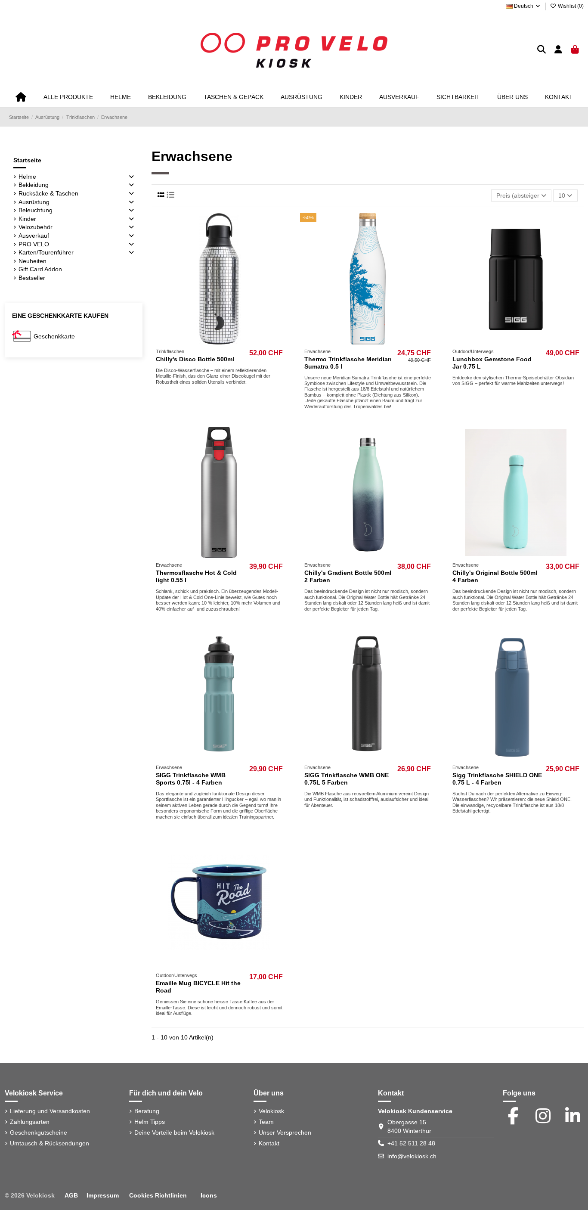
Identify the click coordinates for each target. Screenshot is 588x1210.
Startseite (27, 160)
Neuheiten (32, 261)
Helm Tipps (149, 1121)
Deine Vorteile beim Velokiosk (174, 1132)
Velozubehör (36, 226)
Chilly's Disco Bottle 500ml (195, 359)
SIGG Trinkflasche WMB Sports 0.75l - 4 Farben (191, 779)
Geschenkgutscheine (38, 1132)
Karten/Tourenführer (46, 252)
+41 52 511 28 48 (411, 1143)
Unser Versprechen (285, 1132)
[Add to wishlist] (207, 341)
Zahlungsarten (30, 1121)
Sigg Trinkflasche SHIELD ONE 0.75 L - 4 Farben (497, 779)
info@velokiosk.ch (411, 1156)
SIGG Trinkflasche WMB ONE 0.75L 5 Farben (346, 779)
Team (266, 1121)
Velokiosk (271, 1111)
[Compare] (219, 341)
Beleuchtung (36, 210)
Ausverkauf (34, 235)
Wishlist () (570, 6)
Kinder (27, 218)
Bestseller (32, 277)
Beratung (146, 1111)
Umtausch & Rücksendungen (49, 1143)
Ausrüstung (34, 202)
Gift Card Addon (40, 269)
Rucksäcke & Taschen (48, 193)
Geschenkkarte (54, 336)
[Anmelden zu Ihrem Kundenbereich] (558, 50)
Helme (27, 176)
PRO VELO (34, 244)
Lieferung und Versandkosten (50, 1111)
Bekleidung (34, 184)
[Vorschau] (231, 341)
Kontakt (269, 1143)
